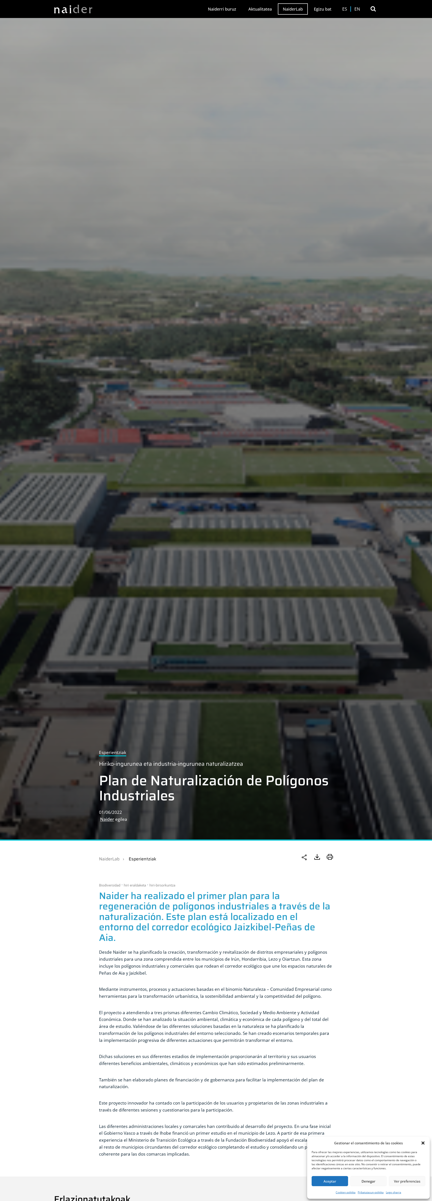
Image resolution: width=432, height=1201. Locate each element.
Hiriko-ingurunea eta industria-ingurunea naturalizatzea (171, 763)
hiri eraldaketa (135, 885)
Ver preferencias (407, 1181)
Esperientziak (142, 858)
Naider (107, 819)
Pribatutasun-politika (371, 1192)
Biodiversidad (109, 885)
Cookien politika (346, 1192)
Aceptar (330, 1181)
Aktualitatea (260, 9)
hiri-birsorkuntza (162, 885)
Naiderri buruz (222, 9)
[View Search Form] (373, 9)
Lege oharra (393, 1192)
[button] (423, 1143)
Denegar (368, 1181)
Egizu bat (322, 9)
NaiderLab (293, 9)
